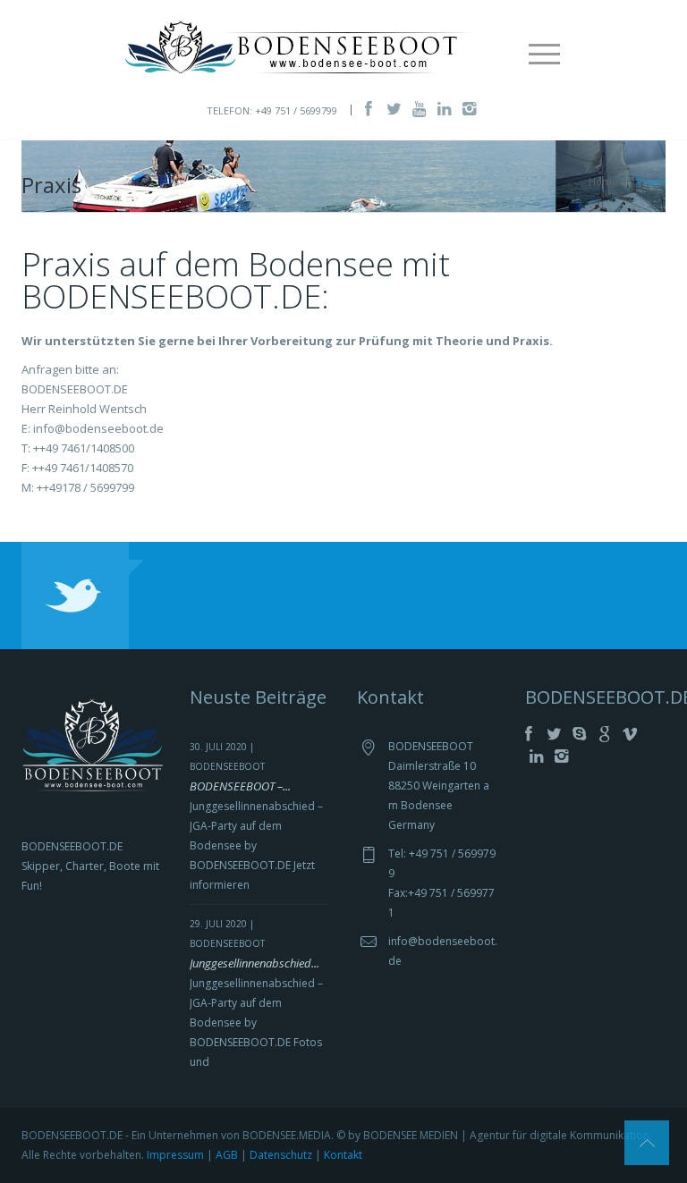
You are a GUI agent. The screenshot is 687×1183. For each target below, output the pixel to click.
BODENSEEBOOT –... (240, 786)
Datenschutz (281, 1154)
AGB (227, 1154)
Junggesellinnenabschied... (254, 963)
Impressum (175, 1154)
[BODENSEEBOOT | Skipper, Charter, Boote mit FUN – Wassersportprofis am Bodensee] (302, 46)
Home (603, 181)
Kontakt (343, 1154)
